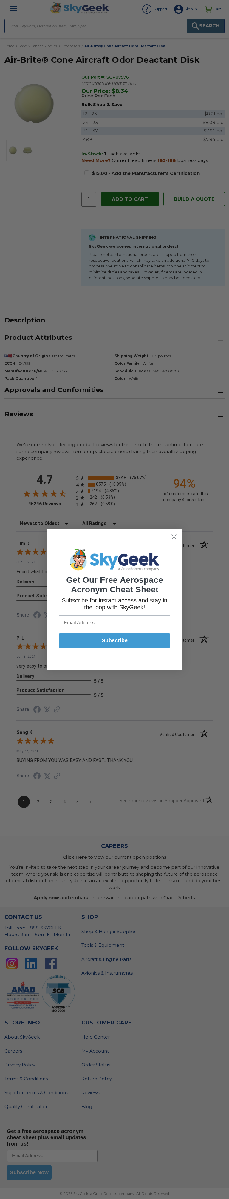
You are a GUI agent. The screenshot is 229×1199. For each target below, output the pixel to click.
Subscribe (115, 640)
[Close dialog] (174, 536)
